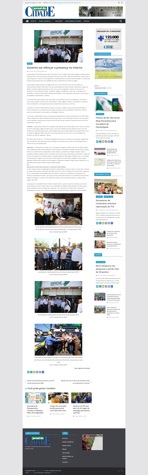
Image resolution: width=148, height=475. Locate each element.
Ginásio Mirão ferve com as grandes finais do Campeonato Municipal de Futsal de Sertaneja (64, 3)
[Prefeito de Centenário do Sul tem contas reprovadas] (99, 234)
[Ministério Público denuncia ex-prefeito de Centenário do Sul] (99, 245)
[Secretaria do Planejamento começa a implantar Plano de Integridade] (35, 394)
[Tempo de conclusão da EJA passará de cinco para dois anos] (58, 394)
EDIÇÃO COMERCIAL (44, 21)
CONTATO (86, 21)
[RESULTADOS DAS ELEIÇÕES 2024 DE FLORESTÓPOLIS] (99, 152)
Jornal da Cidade (108, 196)
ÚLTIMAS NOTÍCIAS (103, 54)
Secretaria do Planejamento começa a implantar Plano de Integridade (35, 409)
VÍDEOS (64, 449)
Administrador (43, 71)
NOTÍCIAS (33, 21)
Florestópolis (100, 114)
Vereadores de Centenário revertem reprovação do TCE (106, 203)
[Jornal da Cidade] (27, 21)
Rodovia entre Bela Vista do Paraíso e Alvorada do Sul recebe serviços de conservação (114, 162)
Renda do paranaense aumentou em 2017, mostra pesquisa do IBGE (41, 382)
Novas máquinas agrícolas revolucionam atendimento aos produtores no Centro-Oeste (113, 311)
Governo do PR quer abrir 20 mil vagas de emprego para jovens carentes (81, 409)
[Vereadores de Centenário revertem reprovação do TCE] (108, 186)
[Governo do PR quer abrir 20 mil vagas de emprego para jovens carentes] (81, 394)
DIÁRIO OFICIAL (66, 445)
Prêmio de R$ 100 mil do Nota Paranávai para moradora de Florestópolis (108, 122)
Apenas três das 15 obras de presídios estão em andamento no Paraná (75, 382)
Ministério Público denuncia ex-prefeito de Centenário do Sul (114, 244)
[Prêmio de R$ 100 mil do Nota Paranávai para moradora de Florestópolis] (108, 103)
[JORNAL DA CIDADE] (38, 437)
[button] (51, 21)
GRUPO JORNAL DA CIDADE (73, 21)
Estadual (30, 63)
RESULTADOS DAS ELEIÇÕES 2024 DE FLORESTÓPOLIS (112, 151)
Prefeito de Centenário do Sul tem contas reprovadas (113, 233)
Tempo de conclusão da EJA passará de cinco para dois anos (58, 408)
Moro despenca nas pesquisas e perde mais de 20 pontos (107, 268)
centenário (99, 196)
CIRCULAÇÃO (59, 21)
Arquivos (96, 85)
